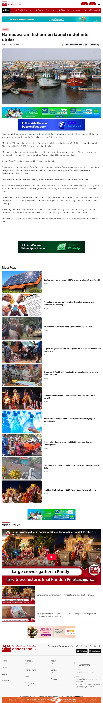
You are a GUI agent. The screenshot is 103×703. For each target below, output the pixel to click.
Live (7, 10)
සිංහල (84, 4)
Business (5, 680)
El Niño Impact (11, 10)
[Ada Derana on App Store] (82, 651)
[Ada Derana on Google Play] (95, 651)
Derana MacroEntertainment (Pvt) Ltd (88, 683)
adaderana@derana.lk (86, 672)
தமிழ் (92, 4)
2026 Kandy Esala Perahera (87, 10)
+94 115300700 (84, 665)
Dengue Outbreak (33, 10)
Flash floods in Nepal (58, 10)
